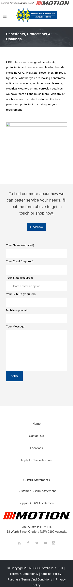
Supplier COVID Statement (36, 503)
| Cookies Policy (50, 574)
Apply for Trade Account (36, 460)
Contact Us (36, 436)
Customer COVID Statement (36, 491)
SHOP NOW (36, 226)
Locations (36, 448)
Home (36, 423)
